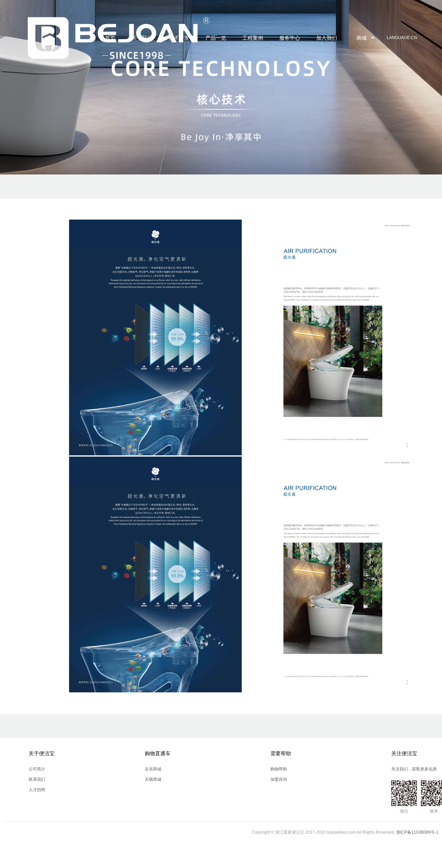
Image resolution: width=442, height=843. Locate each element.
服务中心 (289, 38)
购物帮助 (278, 769)
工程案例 (252, 38)
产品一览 (215, 38)
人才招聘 (37, 789)
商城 (361, 38)
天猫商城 (153, 779)
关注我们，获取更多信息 (414, 769)
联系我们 (37, 779)
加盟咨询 (278, 779)
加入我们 (326, 38)
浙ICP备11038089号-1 (417, 832)
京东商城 (153, 769)
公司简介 (37, 769)
